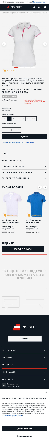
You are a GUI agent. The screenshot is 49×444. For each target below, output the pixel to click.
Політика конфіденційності (12, 416)
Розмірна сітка (10, 123)
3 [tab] (27, 67)
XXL (28, 119)
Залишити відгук (23, 249)
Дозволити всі (24, 428)
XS (4, 119)
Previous (4, 44)
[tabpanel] (24, 44)
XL (23, 119)
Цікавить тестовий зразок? (18, 142)
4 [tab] (33, 67)
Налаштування (24, 436)
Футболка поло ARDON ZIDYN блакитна (33, 222)
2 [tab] (21, 67)
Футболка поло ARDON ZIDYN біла (10, 221)
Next (45, 44)
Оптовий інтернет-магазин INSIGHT (15, 12)
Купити (24, 136)
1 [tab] (16, 67)
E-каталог (24, 338)
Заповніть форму (39, 2)
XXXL (33, 119)
